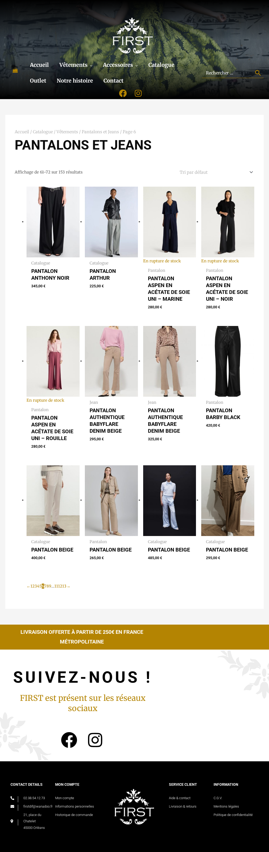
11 (56, 586)
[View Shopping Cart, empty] (15, 73)
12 (60, 586)
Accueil (22, 131)
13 (64, 586)
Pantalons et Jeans (100, 131)
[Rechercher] (258, 73)
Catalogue (43, 131)
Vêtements (67, 131)
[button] (89, 65)
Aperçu (53, 253)
